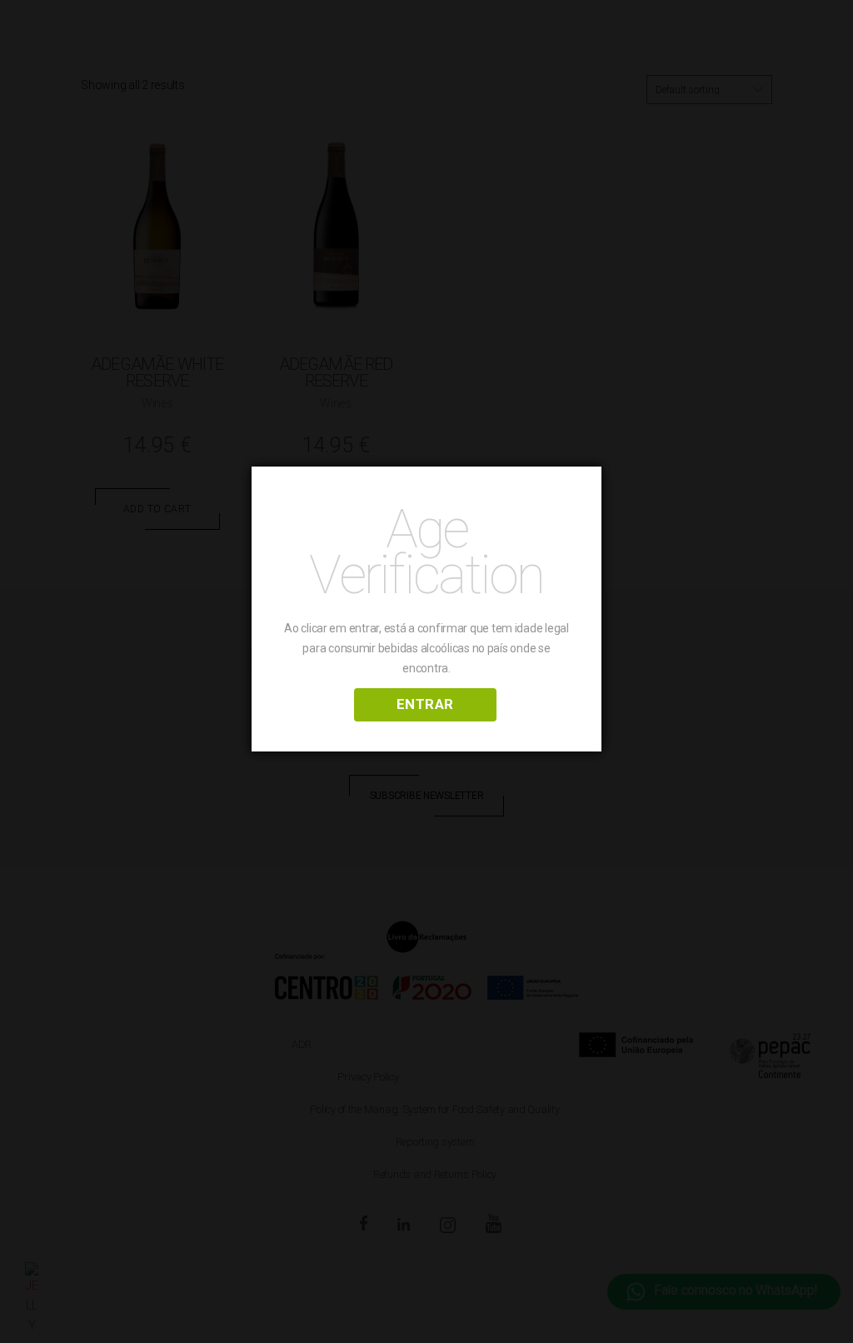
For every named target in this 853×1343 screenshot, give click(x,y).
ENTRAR (425, 704)
